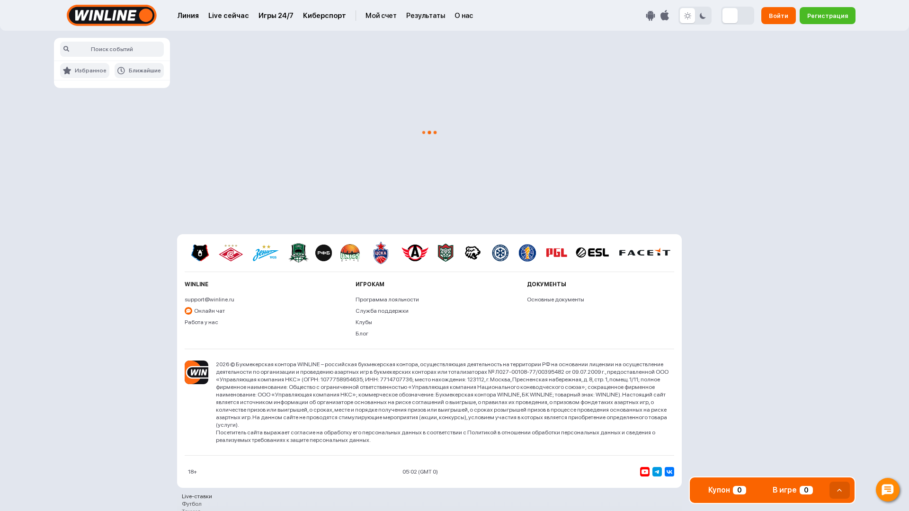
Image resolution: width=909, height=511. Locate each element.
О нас (463, 15)
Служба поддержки (382, 311)
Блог (362, 333)
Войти (778, 15)
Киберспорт (324, 15)
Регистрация (827, 15)
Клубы (364, 322)
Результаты (425, 15)
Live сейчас (228, 15)
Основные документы (555, 299)
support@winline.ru (209, 299)
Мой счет (381, 15)
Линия (188, 15)
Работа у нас (201, 322)
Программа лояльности (387, 299)
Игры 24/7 (276, 15)
